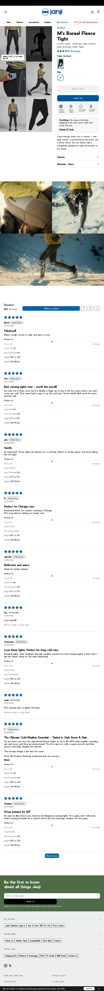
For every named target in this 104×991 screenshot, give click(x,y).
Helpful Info (9, 949)
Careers (57, 941)
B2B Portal (61, 956)
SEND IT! (30, 902)
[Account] (92, 12)
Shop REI (78, 98)
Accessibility (10, 981)
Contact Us (72, 956)
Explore (47, 22)
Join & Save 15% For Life (39, 925)
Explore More (9, 934)
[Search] (5, 12)
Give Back (47, 941)
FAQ (42, 956)
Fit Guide (50, 956)
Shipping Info (11, 956)
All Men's (61, 28)
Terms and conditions (13, 975)
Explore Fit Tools (66, 129)
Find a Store (58, 925)
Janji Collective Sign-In (15, 925)
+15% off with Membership (85, 22)
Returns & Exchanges (28, 956)
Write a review (51, 308)
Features (61, 157)
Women (19, 22)
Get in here (9, 919)
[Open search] (84, 308)
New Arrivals (62, 22)
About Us (9, 941)
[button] (63, 51)
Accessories (34, 22)
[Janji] (52, 12)
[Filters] (90, 308)
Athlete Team (21, 941)
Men (9, 22)
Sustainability (35, 941)
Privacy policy (59, 975)
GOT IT (89, 989)
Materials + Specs (65, 164)
